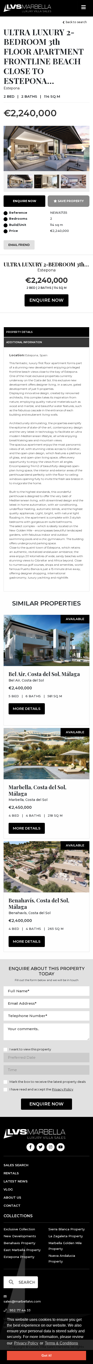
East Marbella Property (22, 1250)
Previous (18, 146)
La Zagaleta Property (65, 1236)
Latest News (16, 1181)
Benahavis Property (19, 1243)
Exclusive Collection (19, 1229)
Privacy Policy (26, 1343)
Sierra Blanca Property (66, 1229)
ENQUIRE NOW (24, 201)
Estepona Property (19, 1257)
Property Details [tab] (19, 332)
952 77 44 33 (20, 1310)
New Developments (20, 1236)
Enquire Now (46, 300)
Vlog (8, 1189)
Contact (12, 1205)
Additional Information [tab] (24, 342)
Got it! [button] (46, 1355)
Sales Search (16, 1165)
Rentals (11, 1173)
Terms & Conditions (61, 1343)
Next (77, 146)
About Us (12, 1197)
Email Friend (19, 245)
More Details (26, 708)
